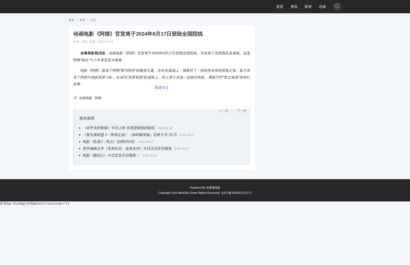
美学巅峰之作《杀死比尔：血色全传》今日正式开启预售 (127, 148)
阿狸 (98, 98)
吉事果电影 (213, 187)
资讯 (294, 7)
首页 (279, 7)
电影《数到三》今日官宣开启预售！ (111, 155)
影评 (308, 7)
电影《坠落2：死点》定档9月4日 (109, 141)
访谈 (322, 7)
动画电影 (85, 98)
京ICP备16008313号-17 (236, 193)
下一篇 (242, 110)
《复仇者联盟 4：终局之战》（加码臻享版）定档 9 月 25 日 (130, 135)
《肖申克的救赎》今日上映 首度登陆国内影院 (119, 128)
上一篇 (223, 110)
